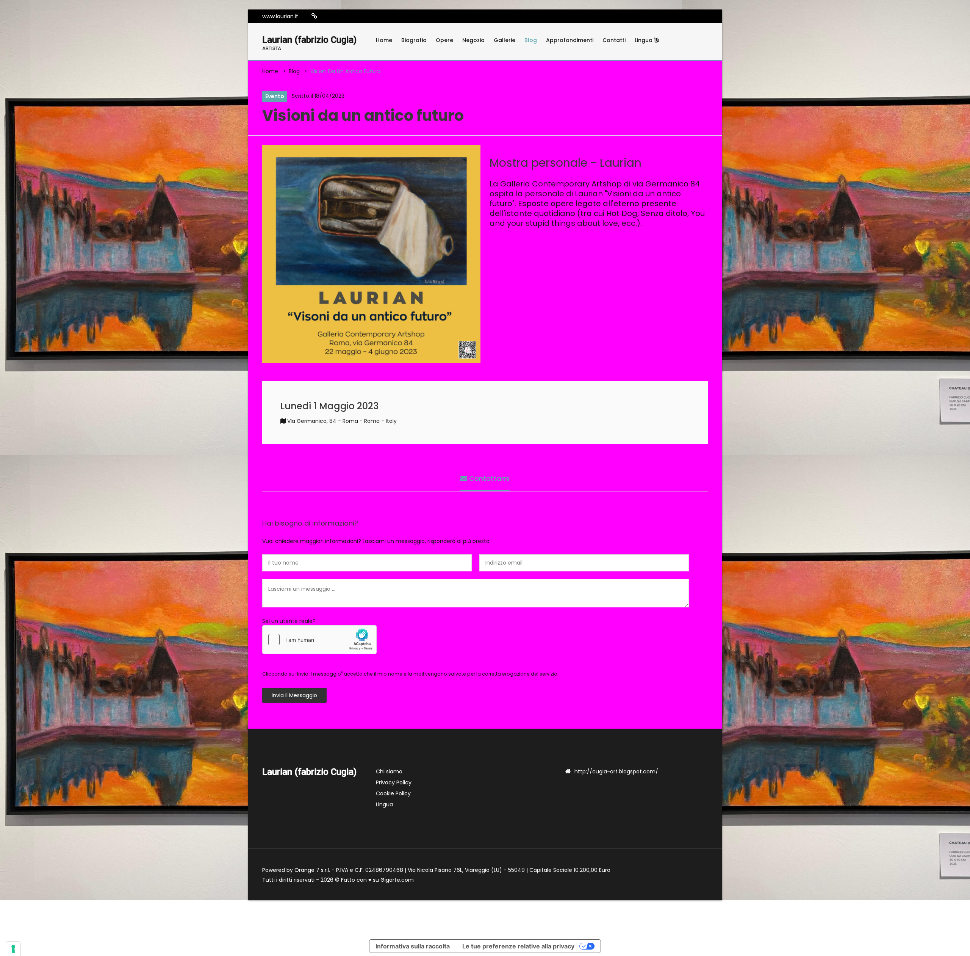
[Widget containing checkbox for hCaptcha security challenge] (319, 639)
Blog (530, 40)
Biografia (414, 40)
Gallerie (504, 40)
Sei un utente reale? (289, 621)
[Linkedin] (337, 16)
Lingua (644, 40)
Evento (274, 96)
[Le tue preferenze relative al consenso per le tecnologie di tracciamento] (13, 949)
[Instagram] (326, 16)
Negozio (473, 40)
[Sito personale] (314, 16)
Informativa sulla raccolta (412, 946)
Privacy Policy (393, 782)
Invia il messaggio (294, 695)
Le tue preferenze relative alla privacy (518, 946)
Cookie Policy (393, 793)
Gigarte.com (397, 880)
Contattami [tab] (488, 478)
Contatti (614, 40)
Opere (444, 40)
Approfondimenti (569, 40)
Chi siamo (389, 771)
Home (384, 40)
